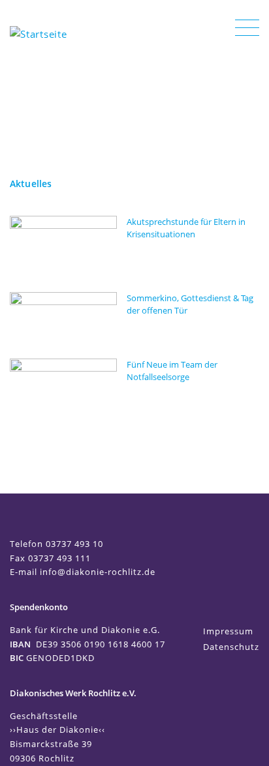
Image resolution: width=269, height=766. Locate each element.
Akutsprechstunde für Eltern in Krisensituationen (186, 228)
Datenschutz (231, 647)
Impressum (228, 631)
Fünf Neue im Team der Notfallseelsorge (172, 371)
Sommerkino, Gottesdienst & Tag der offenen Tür (190, 304)
